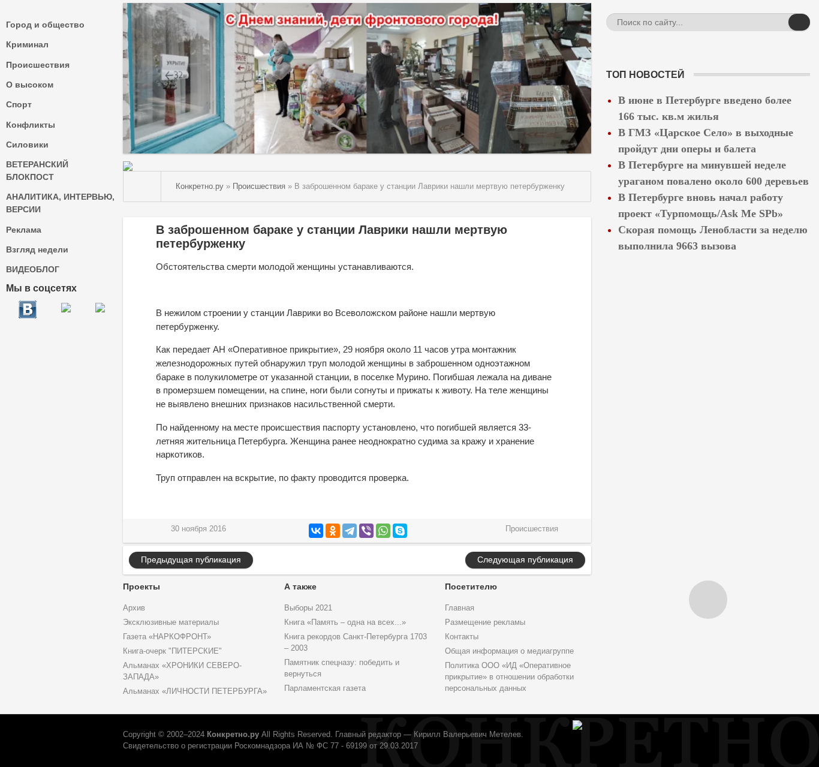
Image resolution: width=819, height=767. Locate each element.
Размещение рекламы (485, 622)
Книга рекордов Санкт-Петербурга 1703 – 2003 (355, 642)
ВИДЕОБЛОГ (32, 269)
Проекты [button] (141, 586)
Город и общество (45, 24)
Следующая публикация (525, 559)
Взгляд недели (37, 249)
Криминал (27, 44)
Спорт (19, 104)
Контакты (461, 637)
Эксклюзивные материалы (171, 622)
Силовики (27, 144)
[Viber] (366, 531)
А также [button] (300, 586)
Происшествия (38, 65)
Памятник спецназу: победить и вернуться (341, 668)
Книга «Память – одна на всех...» (345, 622)
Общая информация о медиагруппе (509, 651)
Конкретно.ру (233, 734)
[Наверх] (708, 599)
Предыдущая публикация (191, 559)
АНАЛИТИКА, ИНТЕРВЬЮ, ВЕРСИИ (60, 203)
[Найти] (799, 22)
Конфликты (30, 125)
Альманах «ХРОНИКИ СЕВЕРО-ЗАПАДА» (182, 671)
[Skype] (400, 531)
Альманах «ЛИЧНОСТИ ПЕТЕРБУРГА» (195, 691)
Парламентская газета (325, 688)
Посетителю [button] (471, 586)
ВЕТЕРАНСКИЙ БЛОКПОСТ (37, 171)
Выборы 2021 (308, 608)
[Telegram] (349, 531)
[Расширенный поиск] (777, 24)
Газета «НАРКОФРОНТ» (167, 637)
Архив (134, 608)
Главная (459, 608)
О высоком (29, 84)
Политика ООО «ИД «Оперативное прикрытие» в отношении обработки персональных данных (509, 677)
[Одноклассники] (333, 531)
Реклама (23, 229)
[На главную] (142, 186)
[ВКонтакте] (316, 531)
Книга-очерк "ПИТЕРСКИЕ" (172, 651)
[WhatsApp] (383, 531)
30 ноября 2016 (198, 529)
